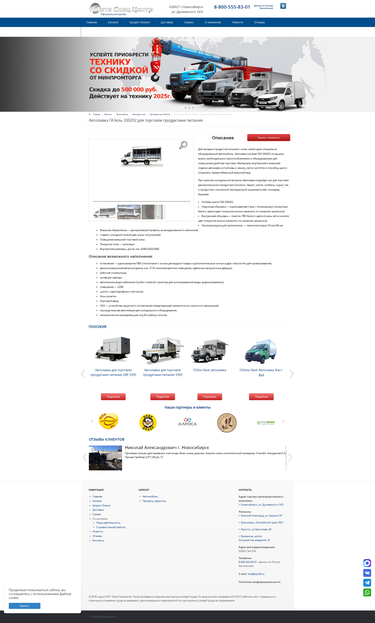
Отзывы (259, 22)
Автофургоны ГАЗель (160, 114)
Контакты (93, 32)
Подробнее (113, 396)
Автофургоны (138, 114)
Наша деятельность (108, 522)
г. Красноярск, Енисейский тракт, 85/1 (261, 522)
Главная (91, 22)
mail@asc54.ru (256, 574)
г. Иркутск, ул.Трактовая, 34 (255, 529)
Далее (290, 457)
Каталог (113, 22)
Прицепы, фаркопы (154, 501)
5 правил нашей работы (111, 527)
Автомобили (122, 114)
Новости (237, 22)
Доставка (167, 22)
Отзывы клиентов (106, 439)
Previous (85, 457)
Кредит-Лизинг (139, 22)
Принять (24, 605)
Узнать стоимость (269, 137)
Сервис (189, 22)
